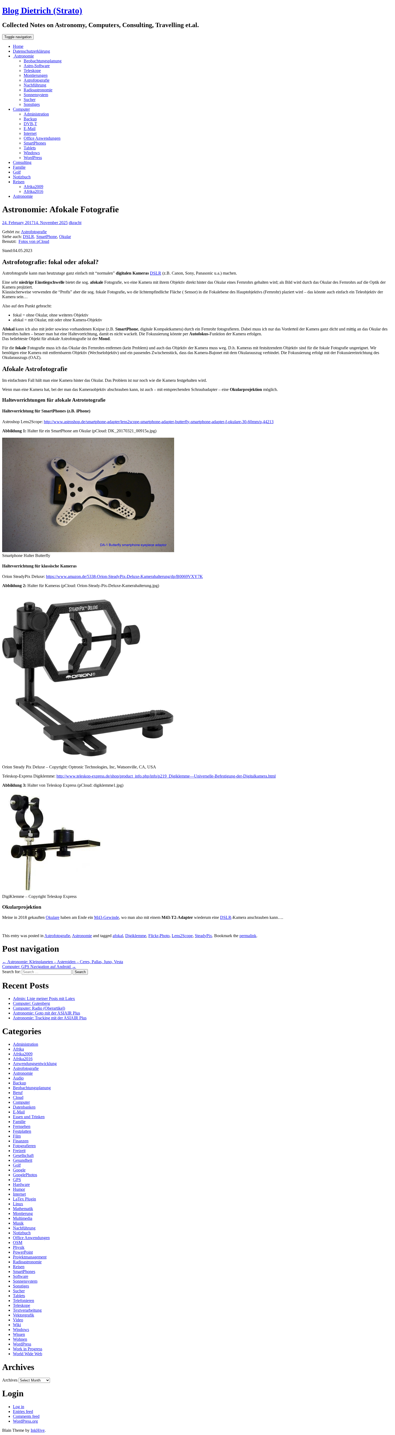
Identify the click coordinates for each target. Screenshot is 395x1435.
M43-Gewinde (106, 917)
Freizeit (19, 1150)
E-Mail (29, 128)
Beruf (18, 1092)
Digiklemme (135, 935)
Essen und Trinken (29, 1116)
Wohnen (20, 1339)
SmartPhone (46, 236)
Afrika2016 (33, 191)
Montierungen (36, 75)
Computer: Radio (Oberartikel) (39, 1008)
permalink (247, 935)
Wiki (17, 1324)
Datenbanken (24, 1107)
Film (17, 1136)
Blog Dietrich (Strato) (42, 10)
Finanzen (20, 1141)
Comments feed (26, 1416)
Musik (18, 1223)
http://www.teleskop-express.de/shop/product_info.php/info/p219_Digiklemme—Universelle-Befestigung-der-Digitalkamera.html (166, 776)
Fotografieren (24, 1145)
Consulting (22, 162)
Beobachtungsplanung (43, 61)
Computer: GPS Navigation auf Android (39, 966)
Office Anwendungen (42, 138)
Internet (30, 133)
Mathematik (23, 1208)
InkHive (38, 1430)
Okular (65, 236)
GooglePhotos (25, 1175)
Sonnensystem (36, 94)
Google (19, 1170)
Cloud (18, 1097)
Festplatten (22, 1131)
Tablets (30, 148)
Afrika (18, 1049)
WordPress (33, 157)
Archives (9, 1380)
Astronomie (23, 56)
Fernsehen (21, 1126)
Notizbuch (22, 177)
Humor (19, 1189)
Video (18, 1320)
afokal (118, 935)
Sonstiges (32, 104)
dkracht (75, 222)
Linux (18, 1204)
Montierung (23, 1213)
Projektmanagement (29, 1257)
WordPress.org (25, 1421)
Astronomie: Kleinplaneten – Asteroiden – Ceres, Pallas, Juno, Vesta (62, 961)
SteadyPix (203, 935)
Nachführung (35, 85)
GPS (17, 1179)
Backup (30, 119)
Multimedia (22, 1218)
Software (20, 1276)
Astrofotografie (36, 80)
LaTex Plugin (24, 1199)
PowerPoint (23, 1252)
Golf (17, 172)
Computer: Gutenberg (31, 1003)
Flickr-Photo (159, 935)
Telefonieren (23, 1300)
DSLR (155, 273)
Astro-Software (37, 65)
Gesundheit (22, 1160)
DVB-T (30, 123)
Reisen (18, 181)
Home (18, 46)
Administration (36, 114)
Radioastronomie (38, 90)
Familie (19, 167)
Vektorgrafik (23, 1315)
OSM (17, 1242)
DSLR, (29, 236)
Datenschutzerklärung (31, 51)
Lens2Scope (182, 935)
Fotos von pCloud (34, 241)
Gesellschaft (23, 1155)
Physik (18, 1247)
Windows (32, 152)
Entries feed (23, 1411)
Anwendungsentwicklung (35, 1063)
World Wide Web (27, 1353)
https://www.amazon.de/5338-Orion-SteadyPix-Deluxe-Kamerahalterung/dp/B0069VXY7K (124, 576)
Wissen (19, 1334)
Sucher (29, 99)
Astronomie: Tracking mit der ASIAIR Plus (50, 1018)
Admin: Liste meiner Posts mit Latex (44, 998)
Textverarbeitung (27, 1310)
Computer (21, 109)
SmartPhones (35, 143)
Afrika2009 (33, 186)
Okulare (52, 917)
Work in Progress (27, 1349)
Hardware (21, 1184)
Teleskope (32, 70)
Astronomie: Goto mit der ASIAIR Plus (46, 1013)
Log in (18, 1406)
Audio (18, 1078)
